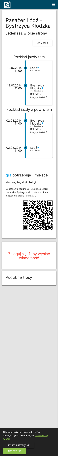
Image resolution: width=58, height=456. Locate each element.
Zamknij (42, 42)
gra (8, 175)
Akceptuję (14, 451)
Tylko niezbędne (19, 445)
